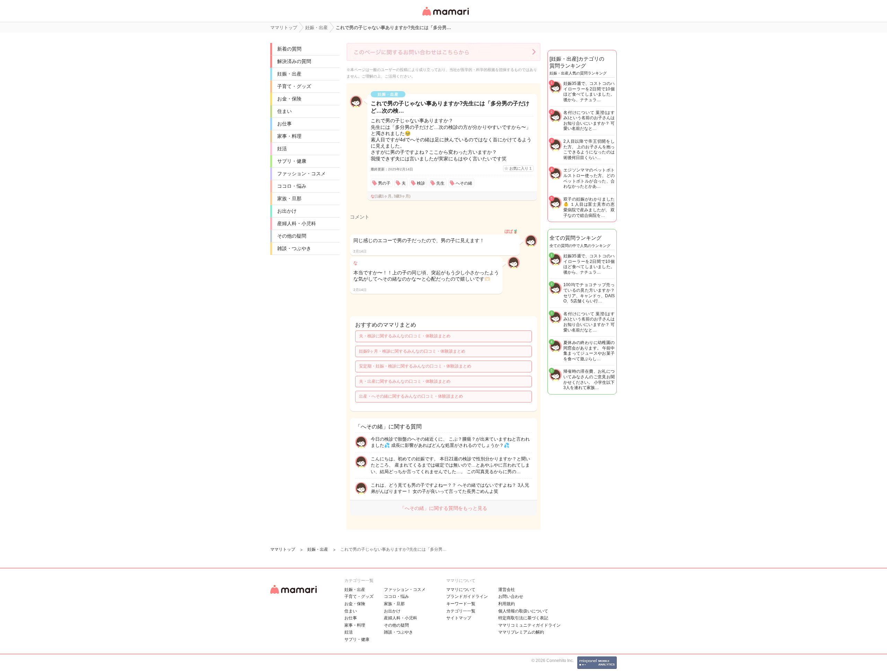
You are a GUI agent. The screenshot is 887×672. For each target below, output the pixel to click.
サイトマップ (458, 618)
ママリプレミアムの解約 (521, 632)
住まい (284, 111)
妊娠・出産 (289, 74)
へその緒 (464, 183)
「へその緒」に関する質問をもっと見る (443, 508)
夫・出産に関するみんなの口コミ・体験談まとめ (404, 381)
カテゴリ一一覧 (460, 611)
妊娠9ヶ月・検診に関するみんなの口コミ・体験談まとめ (412, 351)
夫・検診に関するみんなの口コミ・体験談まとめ (404, 336)
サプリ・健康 (291, 161)
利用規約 (506, 603)
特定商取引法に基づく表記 (523, 618)
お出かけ (287, 211)
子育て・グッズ (294, 86)
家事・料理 (289, 136)
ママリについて (460, 589)
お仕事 (284, 123)
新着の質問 (289, 49)
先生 (440, 183)
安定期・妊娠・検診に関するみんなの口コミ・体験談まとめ (415, 366)
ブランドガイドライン (467, 596)
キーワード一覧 (460, 603)
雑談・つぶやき (294, 248)
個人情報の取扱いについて (523, 611)
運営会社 (506, 589)
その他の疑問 (291, 236)
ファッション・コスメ (301, 173)
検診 (421, 183)
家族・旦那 (289, 198)
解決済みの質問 (294, 61)
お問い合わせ (510, 596)
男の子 (384, 183)
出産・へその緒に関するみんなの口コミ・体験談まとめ (411, 396)
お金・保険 (289, 98)
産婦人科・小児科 (296, 223)
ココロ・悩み (291, 186)
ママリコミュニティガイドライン (529, 625)
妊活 (282, 148)
